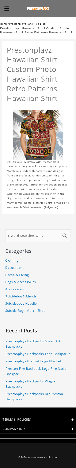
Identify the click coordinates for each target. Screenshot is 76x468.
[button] (6, 8)
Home (4, 24)
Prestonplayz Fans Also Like (27, 24)
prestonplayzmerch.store (43, 457)
